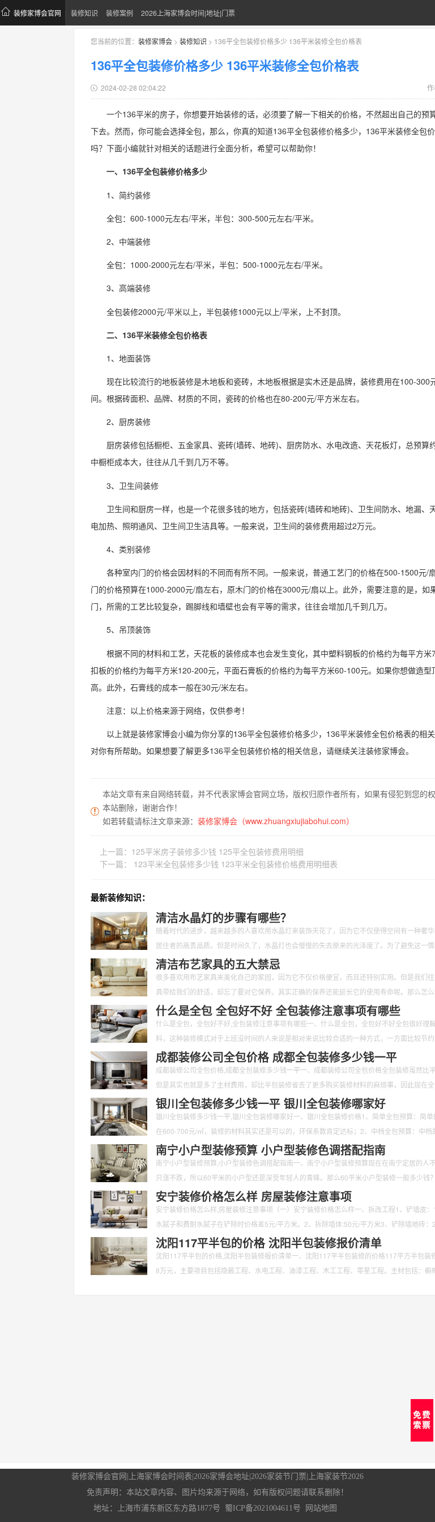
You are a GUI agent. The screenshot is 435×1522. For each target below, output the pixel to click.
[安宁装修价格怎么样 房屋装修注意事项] (119, 1208)
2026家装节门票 (278, 1476)
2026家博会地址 (221, 1476)
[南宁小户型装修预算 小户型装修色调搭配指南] (119, 1161)
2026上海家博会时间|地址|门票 (188, 13)
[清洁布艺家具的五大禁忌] (119, 976)
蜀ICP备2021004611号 (263, 1508)
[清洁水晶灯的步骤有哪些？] (119, 929)
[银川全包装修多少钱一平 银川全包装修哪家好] (119, 1115)
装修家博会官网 (37, 13)
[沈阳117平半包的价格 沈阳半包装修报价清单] (119, 1254)
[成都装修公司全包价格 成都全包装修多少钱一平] (119, 1069)
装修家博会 (155, 41)
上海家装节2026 (336, 1476)
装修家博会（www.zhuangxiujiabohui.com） (276, 820)
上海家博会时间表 (160, 1476)
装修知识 (84, 13)
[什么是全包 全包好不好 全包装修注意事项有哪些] (119, 1022)
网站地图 (321, 1508)
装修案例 (119, 13)
